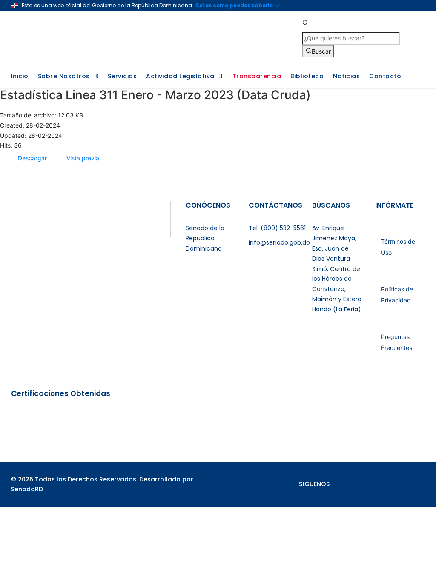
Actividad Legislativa (180, 76)
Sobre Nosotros (64, 76)
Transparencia (256, 76)
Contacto (385, 76)
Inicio (20, 76)
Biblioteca (307, 76)
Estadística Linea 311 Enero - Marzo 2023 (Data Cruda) (155, 95)
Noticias (346, 76)
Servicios (122, 76)
